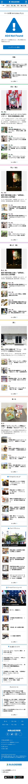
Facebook (7, 734)
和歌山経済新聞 (14, 2)
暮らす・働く (24, 5)
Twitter (12, 734)
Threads (20, 734)
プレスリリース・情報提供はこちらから (10, 742)
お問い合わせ (5, 746)
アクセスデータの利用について (8, 744)
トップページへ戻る (14, 47)
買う (18, 5)
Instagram (16, 734)
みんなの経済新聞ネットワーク (14, 765)
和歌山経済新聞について (7, 740)
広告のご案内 (5, 748)
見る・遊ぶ (13, 5)
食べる (8, 5)
